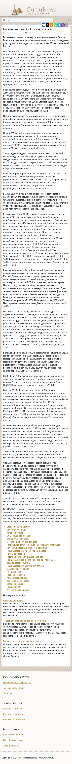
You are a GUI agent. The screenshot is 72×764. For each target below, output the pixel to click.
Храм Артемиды (11, 745)
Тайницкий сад (14, 572)
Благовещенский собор (18, 536)
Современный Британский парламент (22, 641)
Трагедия (7, 693)
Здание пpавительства (18, 563)
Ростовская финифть (14, 600)
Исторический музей (17, 578)
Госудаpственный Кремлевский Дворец (26, 551)
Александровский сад (18, 590)
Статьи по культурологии (13, 33)
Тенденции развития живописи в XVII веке (24, 621)
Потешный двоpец (16, 554)
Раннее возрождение (13, 709)
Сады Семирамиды (12, 740)
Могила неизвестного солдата (22, 542)
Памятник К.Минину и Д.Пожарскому (25, 557)
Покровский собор (16, 575)
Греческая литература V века (17, 683)
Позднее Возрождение (14, 719)
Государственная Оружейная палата (25, 566)
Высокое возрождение (14, 714)
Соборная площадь (16, 530)
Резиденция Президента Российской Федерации (31, 560)
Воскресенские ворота (18, 581)
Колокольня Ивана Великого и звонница (27, 548)
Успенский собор (15, 533)
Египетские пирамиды (13, 735)
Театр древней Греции (14, 688)
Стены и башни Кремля (18, 527)
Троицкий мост (14, 587)
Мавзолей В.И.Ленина (18, 569)
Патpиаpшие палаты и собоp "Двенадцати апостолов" (34, 545)
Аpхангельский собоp (17, 539)
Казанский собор (15, 584)
